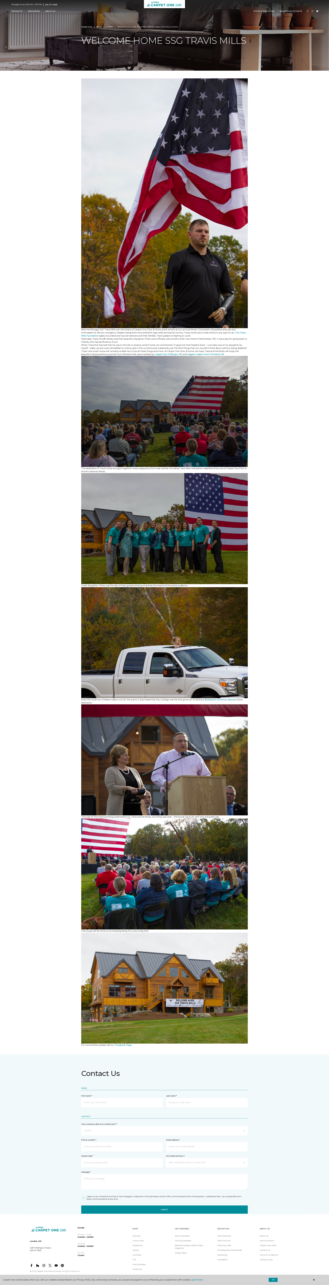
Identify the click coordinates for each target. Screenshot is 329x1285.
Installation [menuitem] (222, 1260)
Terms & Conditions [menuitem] (269, 1255)
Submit (164, 1209)
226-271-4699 (51, 4)
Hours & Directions (263, 11)
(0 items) (317, 11)
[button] (307, 11)
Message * (85, 1172)
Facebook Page (123, 1045)
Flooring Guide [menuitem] (224, 1245)
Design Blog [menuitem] (180, 1253)
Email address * (173, 1140)
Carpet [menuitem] (135, 1250)
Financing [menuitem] (137, 1269)
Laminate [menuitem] (136, 1255)
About (99, 27)
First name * (86, 1096)
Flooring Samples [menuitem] (183, 1241)
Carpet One (86, 27)
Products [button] (16, 11)
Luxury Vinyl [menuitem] (138, 1241)
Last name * (171, 1096)
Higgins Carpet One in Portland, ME (205, 354)
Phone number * (88, 1140)
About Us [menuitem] (264, 1236)
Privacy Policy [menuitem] (266, 1260)
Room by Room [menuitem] (267, 1241)
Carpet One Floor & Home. (49, 1271)
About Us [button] (50, 11)
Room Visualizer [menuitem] (182, 1236)
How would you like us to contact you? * (99, 1124)
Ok (273, 1280)
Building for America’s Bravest (220, 699)
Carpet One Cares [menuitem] (268, 1245)
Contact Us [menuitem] (265, 1250)
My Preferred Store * (175, 1156)
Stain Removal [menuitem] (224, 1236)
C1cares (109, 27)
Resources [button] (34, 11)
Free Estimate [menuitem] (139, 1264)
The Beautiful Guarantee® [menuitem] (229, 1250)
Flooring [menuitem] (136, 1236)
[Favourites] (312, 11)
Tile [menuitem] (134, 1260)
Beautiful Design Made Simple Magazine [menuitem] (189, 1246)
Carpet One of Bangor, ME (168, 354)
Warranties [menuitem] (222, 1255)
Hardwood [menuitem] (137, 1245)
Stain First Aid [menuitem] (223, 1241)
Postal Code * (87, 1156)
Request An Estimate (291, 11)
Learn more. (197, 1280)
